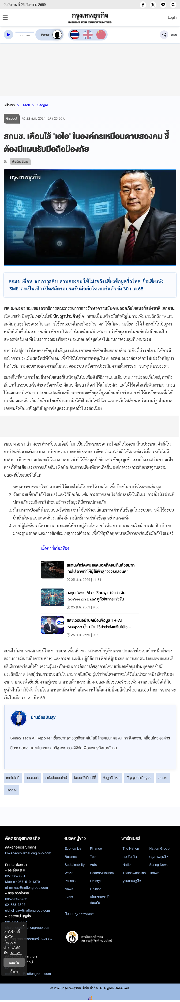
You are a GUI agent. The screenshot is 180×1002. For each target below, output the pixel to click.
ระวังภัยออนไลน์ (56, 778)
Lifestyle (96, 881)
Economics (73, 848)
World (69, 873)
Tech (26, 105)
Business (71, 857)
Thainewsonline (134, 873)
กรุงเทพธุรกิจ (158, 857)
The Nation (131, 848)
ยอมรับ (14, 962)
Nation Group (159, 848)
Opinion (95, 889)
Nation (127, 865)
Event (69, 897)
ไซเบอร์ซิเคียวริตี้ (85, 778)
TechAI (11, 790)
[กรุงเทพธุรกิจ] (90, 17)
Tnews (154, 873)
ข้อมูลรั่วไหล (111, 778)
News (69, 889)
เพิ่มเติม (16, 953)
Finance (96, 848)
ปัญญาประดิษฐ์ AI (139, 778)
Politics (70, 881)
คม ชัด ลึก (130, 857)
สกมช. (163, 778)
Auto (93, 865)
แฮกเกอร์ (32, 778)
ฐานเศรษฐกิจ (132, 881)
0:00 (22, 35)
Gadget (42, 105)
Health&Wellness (102, 873)
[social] (143, 4)
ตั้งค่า (14, 971)
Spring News (158, 865)
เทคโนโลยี (12, 778)
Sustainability (75, 865)
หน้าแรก (9, 105)
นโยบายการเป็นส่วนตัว (101, 900)
